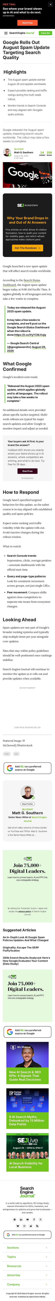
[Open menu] (6, 33)
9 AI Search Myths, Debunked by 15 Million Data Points (26, 1120)
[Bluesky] (17, 1226)
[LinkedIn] (21, 1219)
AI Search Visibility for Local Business (26, 1165)
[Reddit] (30, 1226)
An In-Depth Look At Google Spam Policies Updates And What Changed (25, 939)
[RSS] (37, 1226)
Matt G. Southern (23, 152)
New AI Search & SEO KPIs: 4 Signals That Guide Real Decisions (25, 1075)
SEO (16, 754)
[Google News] (14, 1219)
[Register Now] (27, 1054)
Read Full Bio (27, 804)
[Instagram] (24, 1226)
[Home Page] (22, 33)
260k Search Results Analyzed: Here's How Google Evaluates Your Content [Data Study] (26, 960)
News (7, 754)
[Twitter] (40, 1219)
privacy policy (24, 911)
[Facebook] (34, 1219)
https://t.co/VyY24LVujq (30, 334)
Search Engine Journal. (31, 1293)
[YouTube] (27, 1219)
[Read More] (27, 1100)
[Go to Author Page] (7, 152)
